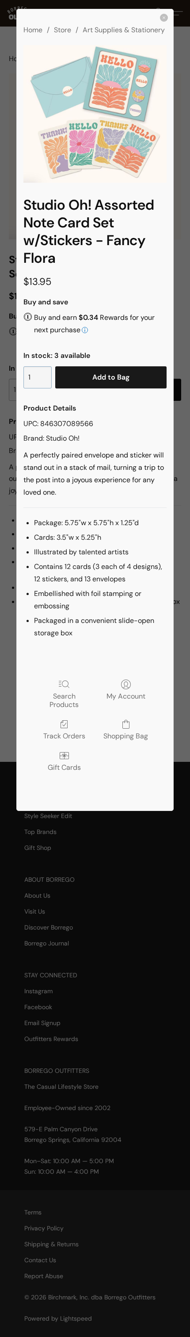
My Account (125, 696)
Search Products (64, 700)
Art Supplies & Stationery (124, 30)
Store (62, 30)
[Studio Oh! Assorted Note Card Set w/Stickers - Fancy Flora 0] (95, 114)
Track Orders (64, 735)
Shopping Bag (125, 735)
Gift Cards (64, 767)
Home (32, 30)
